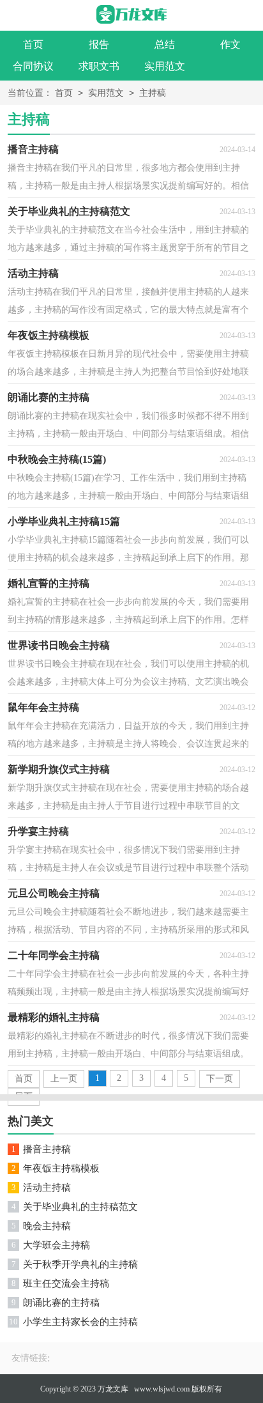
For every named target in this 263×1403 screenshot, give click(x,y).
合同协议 (33, 66)
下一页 (219, 1078)
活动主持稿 (47, 1187)
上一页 (63, 1078)
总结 (164, 44)
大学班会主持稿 (56, 1245)
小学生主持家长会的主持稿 (80, 1322)
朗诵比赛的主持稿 (61, 1303)
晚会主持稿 (47, 1226)
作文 (230, 44)
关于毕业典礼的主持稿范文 (80, 1207)
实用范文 (164, 66)
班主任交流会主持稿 (66, 1283)
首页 (33, 44)
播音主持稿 (47, 1149)
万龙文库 (113, 1388)
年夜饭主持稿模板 (61, 1168)
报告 (99, 44)
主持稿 (152, 93)
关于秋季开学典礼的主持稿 (80, 1264)
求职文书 (99, 66)
